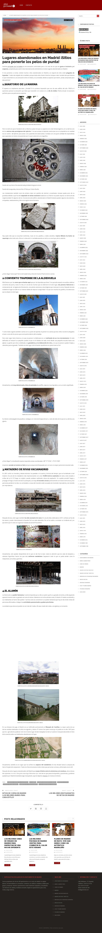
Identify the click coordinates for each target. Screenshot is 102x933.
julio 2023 (82, 225)
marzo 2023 (83, 238)
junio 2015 (82, 521)
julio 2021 (82, 297)
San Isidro (57, 826)
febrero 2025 (83, 166)
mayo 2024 (82, 194)
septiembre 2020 (84, 328)
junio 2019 (82, 371)
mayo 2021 (82, 303)
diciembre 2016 (83, 465)
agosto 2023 (83, 222)
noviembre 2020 (84, 322)
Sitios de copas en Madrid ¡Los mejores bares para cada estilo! (14, 794)
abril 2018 (82, 415)
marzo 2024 (83, 200)
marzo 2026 (83, 135)
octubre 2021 (83, 288)
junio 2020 (82, 337)
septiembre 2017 (84, 437)
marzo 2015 (83, 530)
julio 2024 (82, 188)
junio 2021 (82, 300)
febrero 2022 (83, 275)
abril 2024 (82, 197)
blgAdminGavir (9, 852)
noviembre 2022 (84, 250)
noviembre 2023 (84, 213)
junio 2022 (82, 263)
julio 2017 (82, 443)
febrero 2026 (83, 138)
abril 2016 (82, 490)
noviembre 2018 (84, 393)
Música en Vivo (83, 579)
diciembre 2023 (83, 210)
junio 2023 (82, 228)
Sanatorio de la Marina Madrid (28, 784)
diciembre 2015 (83, 502)
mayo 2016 (82, 487)
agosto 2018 (83, 403)
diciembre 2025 (83, 141)
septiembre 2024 (84, 182)
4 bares (45, 776)
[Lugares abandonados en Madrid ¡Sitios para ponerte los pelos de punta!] (38, 38)
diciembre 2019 (83, 353)
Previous (69, 818)
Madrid (31, 826)
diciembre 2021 (83, 281)
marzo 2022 (83, 272)
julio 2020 (82, 334)
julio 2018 (82, 406)
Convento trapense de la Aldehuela (18, 782)
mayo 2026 (82, 132)
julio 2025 (82, 154)
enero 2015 (83, 536)
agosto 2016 (83, 477)
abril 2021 (82, 306)
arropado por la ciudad (15, 66)
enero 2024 (83, 207)
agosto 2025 (83, 151)
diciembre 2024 (83, 172)
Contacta (29, 5)
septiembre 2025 (84, 148)
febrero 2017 (83, 459)
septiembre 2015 (84, 511)
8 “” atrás (69, 20)
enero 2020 (83, 350)
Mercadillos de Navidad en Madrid (89, 576)
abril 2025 (82, 160)
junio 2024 (82, 191)
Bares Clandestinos (85, 560)
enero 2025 (83, 169)
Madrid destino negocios (86, 570)
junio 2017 (82, 446)
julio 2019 (82, 368)
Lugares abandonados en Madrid (47, 782)
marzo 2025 (83, 163)
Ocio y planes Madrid (40, 826)
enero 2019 (83, 387)
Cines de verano (9, 826)
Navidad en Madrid (85, 582)
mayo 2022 (82, 266)
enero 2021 (83, 316)
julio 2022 (82, 260)
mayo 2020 (82, 340)
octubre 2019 (83, 359)
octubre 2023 (83, 216)
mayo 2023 (82, 232)
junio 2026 (82, 129)
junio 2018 (82, 409)
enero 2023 (83, 244)
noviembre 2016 (84, 468)
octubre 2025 (83, 144)
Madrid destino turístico (12, 20)
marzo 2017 (83, 455)
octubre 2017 (83, 434)
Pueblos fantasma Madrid (11, 784)
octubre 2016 (83, 471)
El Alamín (33, 782)
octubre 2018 (83, 396)
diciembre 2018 (83, 390)
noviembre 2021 (84, 284)
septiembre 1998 (84, 546)
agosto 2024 (83, 185)
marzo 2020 (83, 344)
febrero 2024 (83, 204)
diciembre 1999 (83, 543)
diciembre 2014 (83, 539)
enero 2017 (83, 462)
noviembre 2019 (84, 356)
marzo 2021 (83, 309)
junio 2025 (82, 157)
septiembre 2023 (84, 219)
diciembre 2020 (83, 319)
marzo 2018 (83, 418)
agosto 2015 (83, 515)
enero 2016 (83, 499)
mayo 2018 (82, 412)
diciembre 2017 (83, 427)
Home (21, 5)
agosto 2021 (83, 294)
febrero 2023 (83, 241)
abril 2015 (82, 527)
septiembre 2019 (84, 362)
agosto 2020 (83, 331)
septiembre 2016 (84, 474)
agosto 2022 (83, 256)
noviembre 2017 (84, 431)
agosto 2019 (83, 365)
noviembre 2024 (84, 176)
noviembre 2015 (84, 505)
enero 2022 (83, 278)
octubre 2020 (83, 325)
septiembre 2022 (84, 253)
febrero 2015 (83, 533)
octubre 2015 (83, 508)
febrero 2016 (83, 496)
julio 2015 (82, 518)
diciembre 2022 (83, 247)
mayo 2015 (82, 524)
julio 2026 (82, 126)
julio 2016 (82, 480)
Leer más (7, 865)
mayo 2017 (82, 449)
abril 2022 (82, 269)
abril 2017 (82, 452)
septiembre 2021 (84, 291)
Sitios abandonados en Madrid (48, 784)
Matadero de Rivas (63, 782)
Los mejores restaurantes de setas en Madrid (61, 793)
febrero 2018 (83, 421)
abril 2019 (82, 378)
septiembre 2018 (84, 399)
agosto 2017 (83, 440)
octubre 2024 (83, 179)
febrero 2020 (83, 347)
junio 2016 (82, 483)
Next (73, 818)
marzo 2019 (83, 381)
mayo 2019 (82, 375)
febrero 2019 (83, 384)
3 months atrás (58, 850)
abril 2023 (82, 235)
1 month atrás (9, 850)
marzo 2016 (83, 493)
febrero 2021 (83, 312)
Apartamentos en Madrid (11, 824)
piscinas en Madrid (34, 827)
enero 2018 (83, 424)
